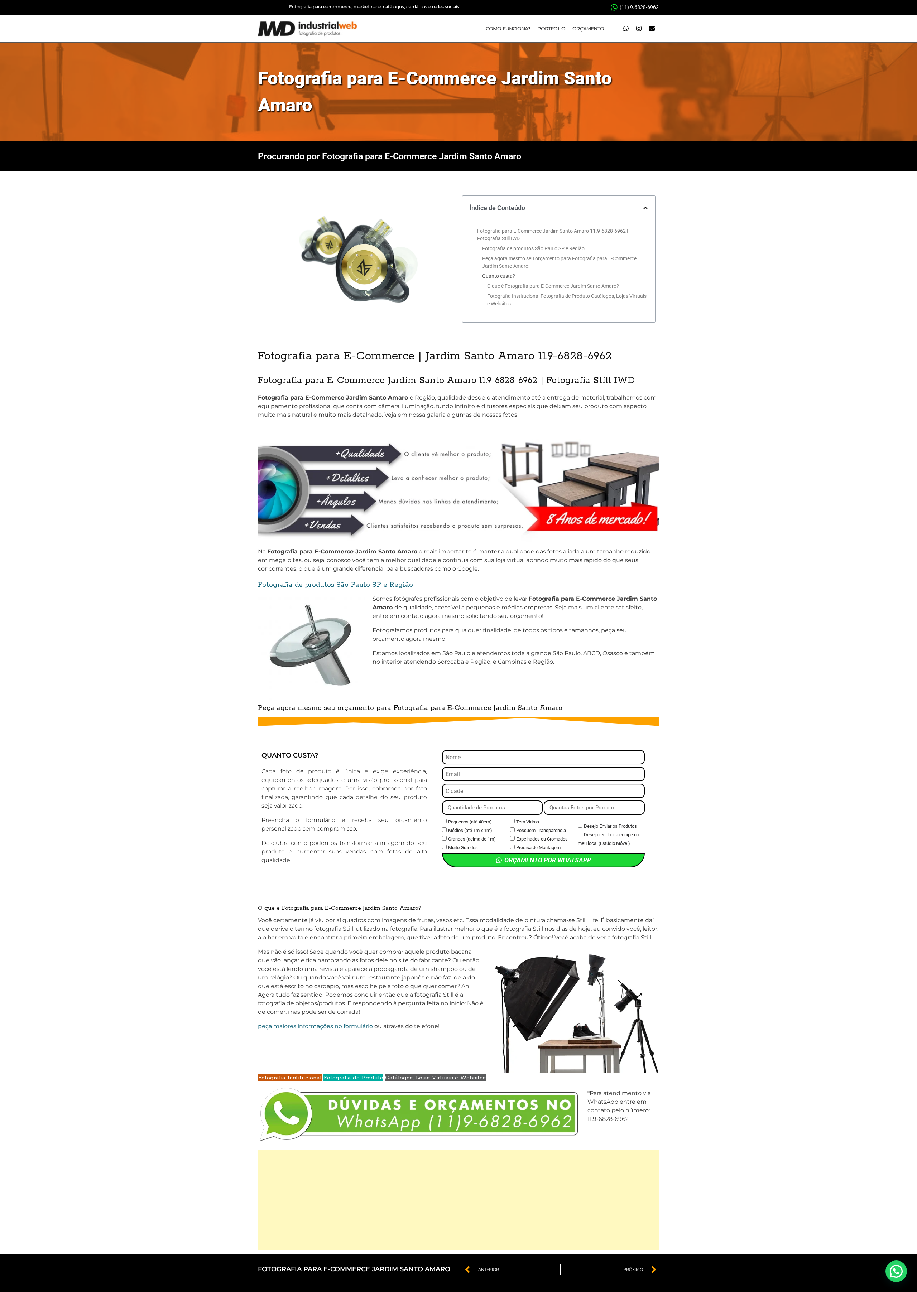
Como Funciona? (508, 28)
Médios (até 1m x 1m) (470, 830)
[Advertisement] (458, 1200)
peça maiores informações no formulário (315, 1026)
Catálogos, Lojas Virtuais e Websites (435, 1077)
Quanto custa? (498, 276)
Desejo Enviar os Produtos (610, 826)
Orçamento (588, 28)
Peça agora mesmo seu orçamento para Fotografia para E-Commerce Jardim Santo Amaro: (559, 262)
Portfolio (551, 28)
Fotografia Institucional (290, 1077)
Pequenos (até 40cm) (470, 821)
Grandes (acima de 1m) (472, 839)
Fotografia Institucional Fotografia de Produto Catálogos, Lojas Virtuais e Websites (567, 299)
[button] (645, 208)
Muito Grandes (463, 847)
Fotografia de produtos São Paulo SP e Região (533, 248)
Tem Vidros (527, 821)
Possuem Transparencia (541, 830)
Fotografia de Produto (353, 1077)
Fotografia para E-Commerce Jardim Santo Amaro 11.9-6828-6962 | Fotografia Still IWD (552, 234)
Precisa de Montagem (538, 847)
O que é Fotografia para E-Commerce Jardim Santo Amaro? (553, 286)
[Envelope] (651, 29)
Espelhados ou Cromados (542, 839)
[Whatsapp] (626, 29)
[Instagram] (639, 29)
